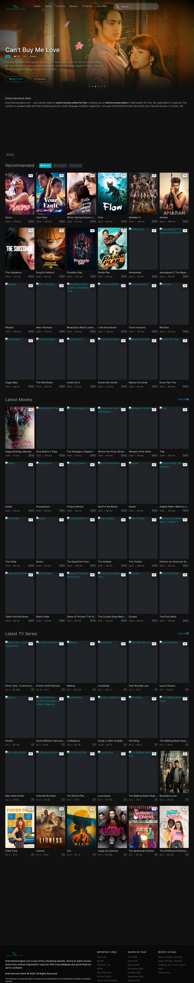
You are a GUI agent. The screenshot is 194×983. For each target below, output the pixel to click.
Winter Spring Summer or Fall (81, 217)
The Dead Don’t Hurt (78, 561)
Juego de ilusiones (108, 850)
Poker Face (11, 850)
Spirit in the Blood (107, 506)
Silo (69, 850)
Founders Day (74, 272)
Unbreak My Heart (46, 795)
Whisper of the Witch (140, 451)
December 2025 (135, 968)
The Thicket (135, 561)
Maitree (71, 685)
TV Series (87, 6)
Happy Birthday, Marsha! (18, 451)
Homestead (135, 272)
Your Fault (41, 217)
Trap (162, 451)
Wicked (9, 327)
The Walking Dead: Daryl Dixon (174, 740)
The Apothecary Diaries (141, 850)
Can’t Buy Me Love (139, 685)
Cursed (133, 616)
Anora (8, 217)
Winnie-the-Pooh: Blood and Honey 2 (112, 451)
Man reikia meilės (14, 795)
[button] (89, 86)
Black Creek (42, 616)
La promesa (104, 795)
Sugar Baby (11, 382)
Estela (8, 506)
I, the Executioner (107, 327)
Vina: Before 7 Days (46, 451)
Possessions (43, 506)
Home (37, 6)
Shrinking (134, 740)
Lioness (40, 850)
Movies (73, 6)
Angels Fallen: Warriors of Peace (174, 506)
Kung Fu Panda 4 (45, 272)
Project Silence (75, 506)
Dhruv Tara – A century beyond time (19, 685)
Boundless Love (168, 795)
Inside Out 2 (73, 382)
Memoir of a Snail (138, 382)
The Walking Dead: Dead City (143, 795)
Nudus (39, 561)
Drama (33, 56)
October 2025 (134, 972)
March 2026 (133, 965)
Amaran (164, 217)
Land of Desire (167, 685)
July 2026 (132, 957)
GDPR (100, 968)
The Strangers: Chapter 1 (80, 451)
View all (181, 399)
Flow (100, 217)
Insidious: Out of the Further (171, 965)
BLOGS (100, 961)
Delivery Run (164, 972)
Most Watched (104, 972)
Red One (164, 327)
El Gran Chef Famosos (48, 685)
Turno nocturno (137, 327)
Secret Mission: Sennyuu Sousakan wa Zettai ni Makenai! (50, 740)
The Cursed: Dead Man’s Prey (112, 616)
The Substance (13, 272)
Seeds (132, 506)
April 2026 (132, 961)
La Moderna (73, 740)
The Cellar (11, 561)
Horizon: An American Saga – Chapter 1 (174, 561)
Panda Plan (104, 272)
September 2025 (136, 976)
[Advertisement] (97, 130)
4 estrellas (103, 685)
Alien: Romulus (44, 327)
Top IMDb (102, 6)
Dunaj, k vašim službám (110, 740)
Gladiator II (134, 217)
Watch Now (17, 79)
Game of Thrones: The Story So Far (81, 616)
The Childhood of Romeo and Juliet (174, 850)
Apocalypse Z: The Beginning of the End (174, 272)
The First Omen (168, 616)
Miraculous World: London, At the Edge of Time (81, 327)
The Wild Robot (44, 382)
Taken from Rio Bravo (16, 616)
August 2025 (134, 980)
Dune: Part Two (168, 382)
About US (101, 957)
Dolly (160, 968)
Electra (9, 740)
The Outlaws (104, 561)
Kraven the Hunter (108, 382)
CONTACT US (103, 965)
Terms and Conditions (107, 980)
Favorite (41, 79)
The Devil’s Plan (75, 795)
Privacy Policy (104, 976)
